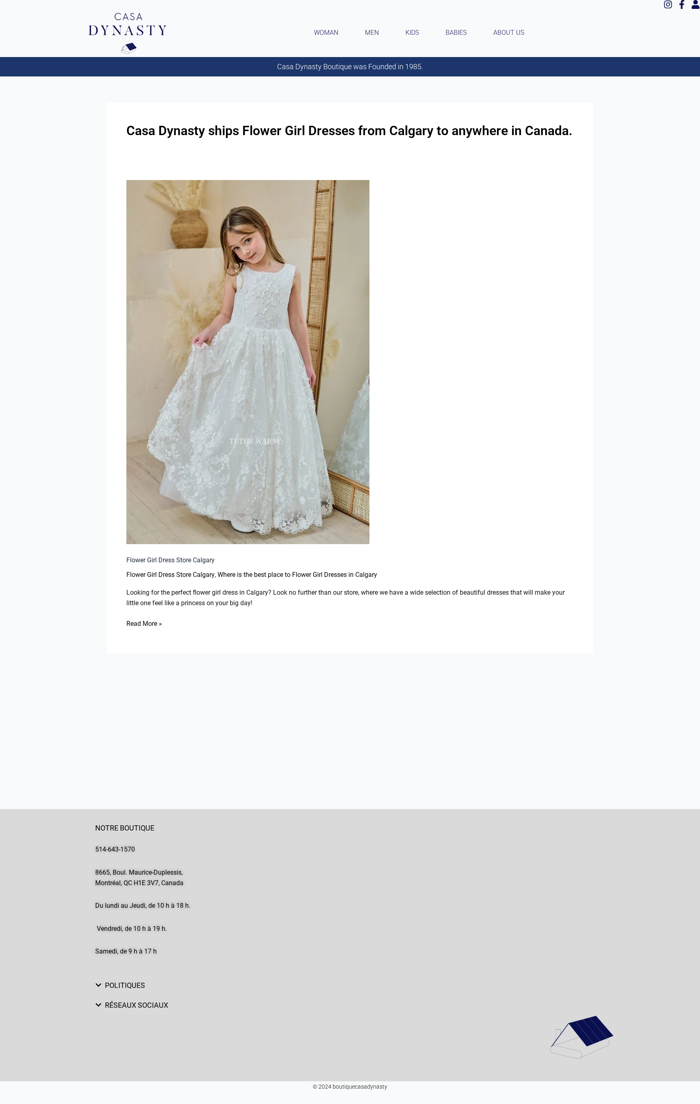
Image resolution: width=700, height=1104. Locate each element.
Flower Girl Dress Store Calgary (170, 560)
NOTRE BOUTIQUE (124, 828)
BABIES (456, 32)
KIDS (412, 32)
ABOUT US (508, 32)
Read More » (144, 623)
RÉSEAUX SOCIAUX (136, 1005)
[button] (350, 828)
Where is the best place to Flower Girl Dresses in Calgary (297, 574)
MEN (372, 32)
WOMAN (326, 32)
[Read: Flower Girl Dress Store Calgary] (247, 362)
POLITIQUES (125, 985)
